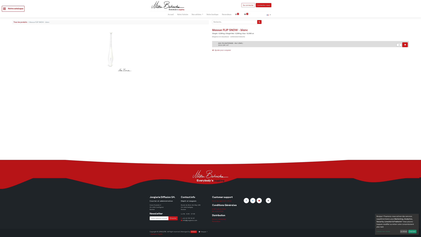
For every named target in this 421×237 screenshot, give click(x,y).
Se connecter (248, 5)
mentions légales (157, 234)
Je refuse (404, 231)
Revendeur (216, 221)
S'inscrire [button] (173, 218)
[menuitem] (171, 14)
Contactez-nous (263, 5)
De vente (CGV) (217, 211)
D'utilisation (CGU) (219, 209)
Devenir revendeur (219, 219)
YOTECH (193, 232)
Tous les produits (20, 22)
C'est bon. (412, 231)
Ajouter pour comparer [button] (223, 50)
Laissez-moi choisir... (383, 231)
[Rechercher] (259, 22)
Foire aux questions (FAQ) (222, 201)
